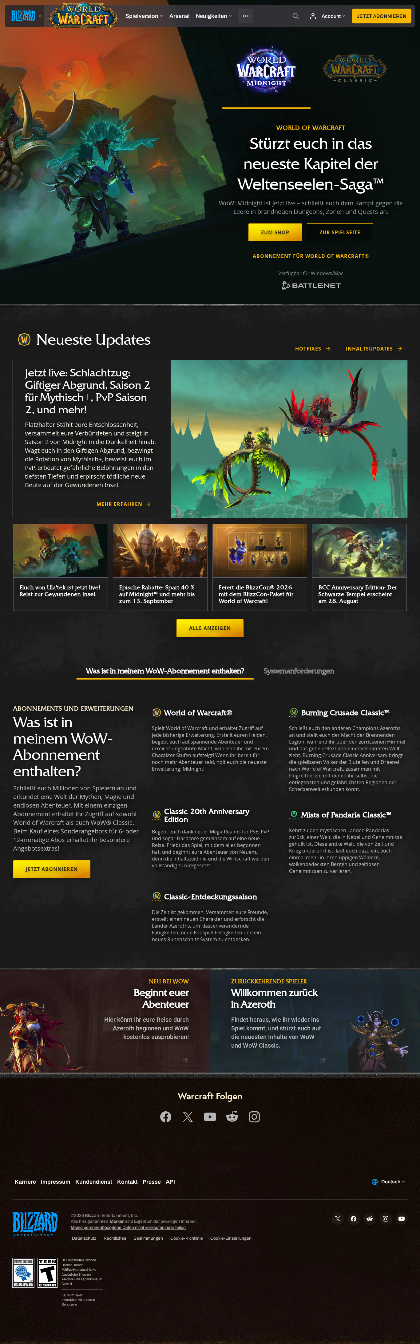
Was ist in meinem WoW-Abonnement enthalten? (165, 671)
